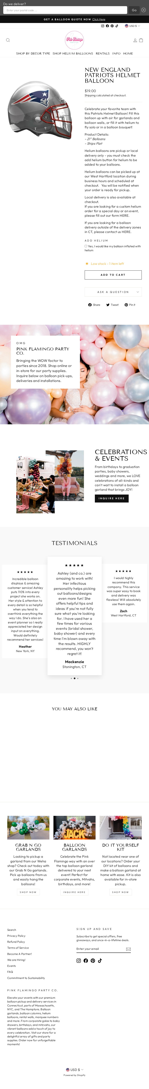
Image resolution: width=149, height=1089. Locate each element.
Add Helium (96, 240)
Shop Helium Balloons (73, 53)
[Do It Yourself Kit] (121, 827)
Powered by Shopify (74, 1075)
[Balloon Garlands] (74, 827)
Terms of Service (18, 947)
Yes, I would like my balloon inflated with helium (113, 248)
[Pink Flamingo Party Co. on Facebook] (86, 960)
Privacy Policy (16, 935)
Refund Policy (16, 941)
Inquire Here (112, 498)
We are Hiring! (16, 960)
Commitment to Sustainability (26, 978)
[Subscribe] (128, 949)
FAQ (10, 972)
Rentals (103, 53)
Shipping (90, 95)
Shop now (120, 892)
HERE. (124, 215)
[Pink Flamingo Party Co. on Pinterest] (93, 960)
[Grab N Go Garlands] (28, 827)
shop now (28, 892)
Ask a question (113, 292)
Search (11, 930)
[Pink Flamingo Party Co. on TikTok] (100, 960)
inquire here (74, 892)
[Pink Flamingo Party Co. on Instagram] (78, 960)
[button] (143, 10)
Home (128, 53)
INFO (116, 53)
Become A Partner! (19, 954)
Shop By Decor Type (33, 53)
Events (11, 966)
